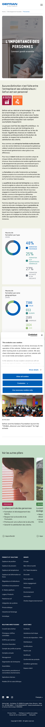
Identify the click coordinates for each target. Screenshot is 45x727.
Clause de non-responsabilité (18, 715)
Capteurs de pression (9, 566)
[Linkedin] (4, 696)
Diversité (27, 574)
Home (4, 11)
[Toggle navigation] (41, 5)
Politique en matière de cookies (28, 713)
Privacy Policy (12, 713)
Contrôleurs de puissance (10, 586)
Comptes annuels (8, 653)
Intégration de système (9, 603)
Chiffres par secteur (8, 640)
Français (38, 697)
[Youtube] (8, 696)
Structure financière (8, 644)
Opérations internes (8, 677)
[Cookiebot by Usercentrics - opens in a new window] (28, 335)
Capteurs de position (9, 561)
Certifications (28, 646)
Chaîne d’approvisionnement (33, 601)
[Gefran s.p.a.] (9, 5)
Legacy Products (8, 594)
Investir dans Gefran (9, 629)
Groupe (26, 561)
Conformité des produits (31, 659)
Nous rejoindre (28, 579)
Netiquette (32, 715)
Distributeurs (28, 642)
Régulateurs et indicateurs (11, 581)
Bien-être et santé (30, 566)
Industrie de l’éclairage (9, 612)
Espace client (28, 668)
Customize (21, 383)
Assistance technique (31, 633)
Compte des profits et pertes (11, 649)
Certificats (27, 655)
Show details (34, 370)
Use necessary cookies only (22, 390)
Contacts (27, 629)
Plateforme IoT (7, 599)
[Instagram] (13, 696)
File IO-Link (27, 651)
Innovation (27, 596)
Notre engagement (30, 583)
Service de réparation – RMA (33, 637)
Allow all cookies (22, 376)
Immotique (5, 616)
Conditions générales (30, 664)
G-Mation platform (8, 590)
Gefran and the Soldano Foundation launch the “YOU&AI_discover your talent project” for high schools (20, 426)
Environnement (29, 592)
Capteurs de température (10, 570)
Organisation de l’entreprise (11, 662)
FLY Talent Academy (30, 570)
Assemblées (6, 666)
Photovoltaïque (7, 607)
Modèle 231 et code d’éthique (11, 681)
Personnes (27, 588)
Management (6, 657)
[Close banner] (42, 335)
